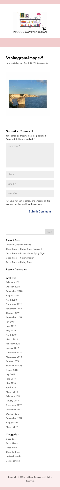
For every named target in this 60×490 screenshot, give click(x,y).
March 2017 (12, 427)
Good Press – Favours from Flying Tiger (25, 253)
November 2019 (14, 308)
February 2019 (13, 343)
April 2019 (11, 335)
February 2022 (13, 282)
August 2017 (12, 422)
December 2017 (14, 405)
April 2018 (11, 387)
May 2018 (11, 383)
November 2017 (14, 409)
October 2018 (13, 361)
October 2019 (13, 313)
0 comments (42, 63)
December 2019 (14, 304)
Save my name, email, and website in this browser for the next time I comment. (28, 202)
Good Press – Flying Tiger (19, 262)
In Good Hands (13, 456)
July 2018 (10, 374)
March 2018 (12, 392)
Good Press (11, 447)
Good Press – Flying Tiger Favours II (24, 249)
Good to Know (13, 452)
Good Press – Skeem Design (20, 257)
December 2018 (14, 352)
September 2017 (14, 418)
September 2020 (14, 291)
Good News (11, 443)
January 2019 (12, 348)
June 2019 (11, 326)
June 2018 (11, 378)
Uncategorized (13, 460)
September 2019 (14, 317)
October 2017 (12, 413)
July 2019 (10, 321)
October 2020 (13, 286)
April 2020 (11, 299)
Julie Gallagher (15, 63)
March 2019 (12, 339)
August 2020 (12, 295)
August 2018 (12, 370)
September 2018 (14, 365)
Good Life (11, 438)
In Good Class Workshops (18, 244)
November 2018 (14, 356)
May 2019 (11, 330)
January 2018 (12, 400)
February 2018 (13, 396)
